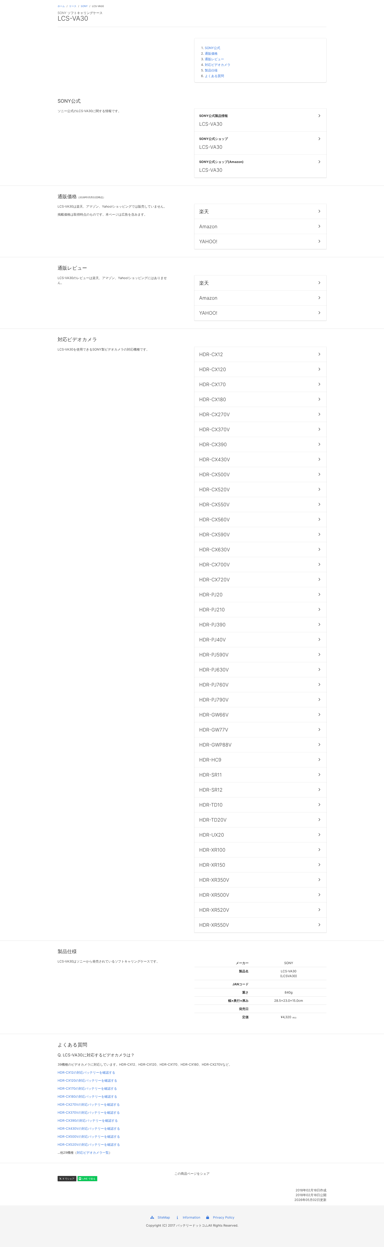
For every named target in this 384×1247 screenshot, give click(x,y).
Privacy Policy (222, 1217)
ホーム (61, 6)
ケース (72, 6)
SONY (84, 6)
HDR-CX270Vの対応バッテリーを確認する (89, 1104)
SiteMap (162, 1217)
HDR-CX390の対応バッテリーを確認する (88, 1120)
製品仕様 (211, 70)
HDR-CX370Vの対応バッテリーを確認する (89, 1112)
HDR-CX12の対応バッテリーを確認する (86, 1072)
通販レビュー (214, 59)
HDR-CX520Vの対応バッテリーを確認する (89, 1144)
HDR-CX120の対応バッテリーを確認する (87, 1080)
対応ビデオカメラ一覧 (93, 1153)
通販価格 (211, 53)
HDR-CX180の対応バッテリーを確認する (87, 1096)
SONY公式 (212, 48)
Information (190, 1217)
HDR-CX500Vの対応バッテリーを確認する (89, 1136)
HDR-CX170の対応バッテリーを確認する (87, 1088)
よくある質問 (214, 76)
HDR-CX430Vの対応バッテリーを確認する (89, 1128)
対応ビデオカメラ (217, 65)
